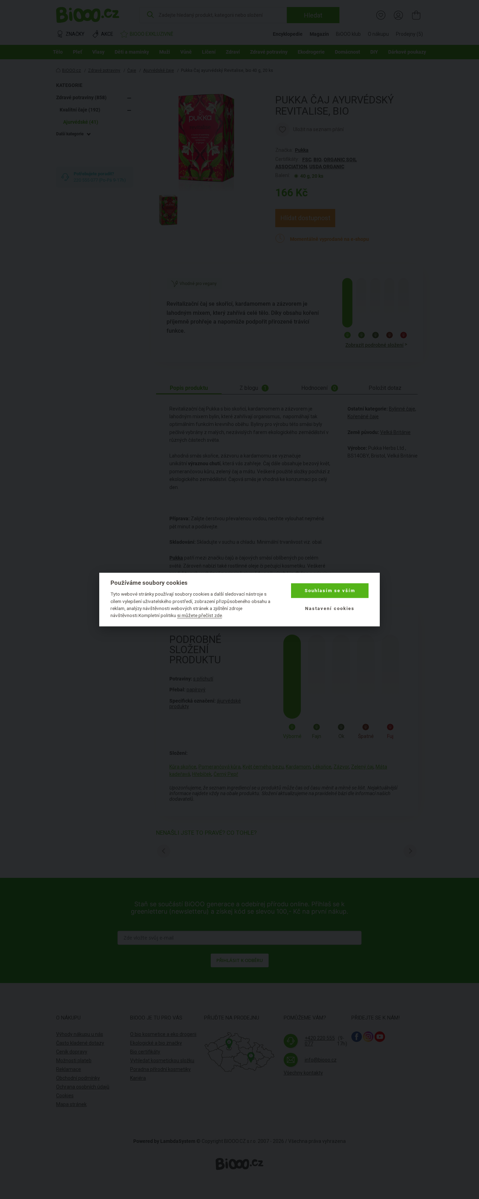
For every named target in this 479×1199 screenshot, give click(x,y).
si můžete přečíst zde (199, 615)
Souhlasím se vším (330, 590)
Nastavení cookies (330, 608)
